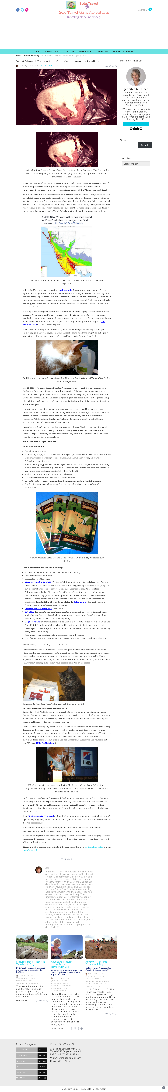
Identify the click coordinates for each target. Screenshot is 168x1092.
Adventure (56, 961)
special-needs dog (31, 850)
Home (38, 52)
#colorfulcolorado (61, 986)
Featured (21, 961)
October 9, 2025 (60, 981)
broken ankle (65, 290)
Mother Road (91, 984)
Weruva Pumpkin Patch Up (38, 582)
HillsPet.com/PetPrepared (41, 816)
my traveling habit (94, 847)
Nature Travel (58, 964)
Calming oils (80, 602)
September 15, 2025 (97, 976)
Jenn (21, 66)
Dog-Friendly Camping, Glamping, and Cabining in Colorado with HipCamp (30, 970)
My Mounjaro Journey (123, 52)
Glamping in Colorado (27, 983)
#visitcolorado (58, 991)
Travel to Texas (93, 986)
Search (124, 140)
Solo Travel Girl (27, 976)
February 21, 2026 (26, 978)
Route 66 (104, 984)
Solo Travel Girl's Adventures (84, 12)
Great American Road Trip (98, 981)
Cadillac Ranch (93, 979)
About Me (70, 52)
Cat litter (29, 612)
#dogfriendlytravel (61, 988)
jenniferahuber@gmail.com (67, 1057)
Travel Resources (36, 961)
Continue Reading (22, 1001)
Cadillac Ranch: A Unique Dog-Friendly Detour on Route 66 (98, 969)
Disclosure (103, 52)
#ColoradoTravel (24, 981)
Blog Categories (53, 52)
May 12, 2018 (33, 66)
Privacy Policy (86, 52)
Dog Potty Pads (32, 621)
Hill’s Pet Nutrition (45, 743)
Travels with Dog (49, 66)
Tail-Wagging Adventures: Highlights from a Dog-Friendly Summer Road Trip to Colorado (66, 972)
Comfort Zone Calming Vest (38, 608)
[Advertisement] (84, 34)
